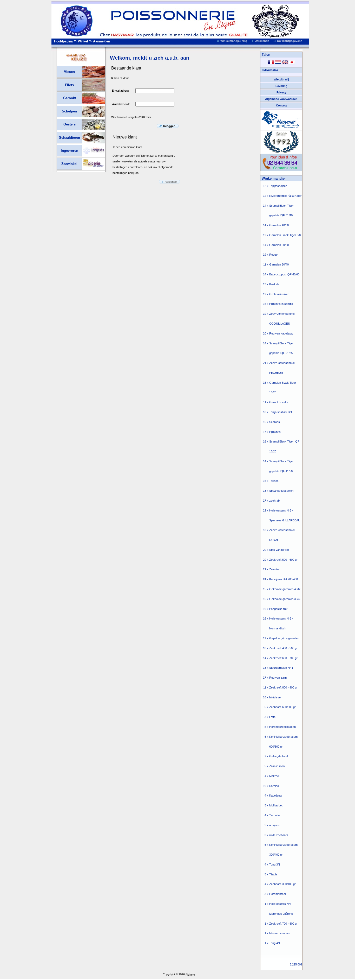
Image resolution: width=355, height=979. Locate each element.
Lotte (272, 717)
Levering (281, 85)
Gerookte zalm (278, 402)
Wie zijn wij (281, 79)
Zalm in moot (277, 766)
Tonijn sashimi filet (280, 412)
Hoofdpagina (63, 41)
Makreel (274, 776)
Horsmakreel (277, 894)
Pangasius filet (278, 608)
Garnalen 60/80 (279, 245)
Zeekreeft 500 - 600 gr (283, 559)
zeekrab (274, 500)
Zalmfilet (274, 569)
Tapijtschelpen (278, 185)
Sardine (274, 785)
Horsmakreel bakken (282, 726)
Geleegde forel (278, 756)
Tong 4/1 (274, 943)
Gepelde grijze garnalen (284, 638)
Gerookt (69, 98)
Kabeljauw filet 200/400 (283, 579)
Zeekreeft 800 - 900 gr (283, 687)
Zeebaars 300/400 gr (282, 884)
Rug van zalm (278, 677)
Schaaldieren (69, 138)
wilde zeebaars (278, 835)
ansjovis (274, 825)
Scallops (274, 422)
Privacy (281, 92)
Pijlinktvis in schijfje (281, 304)
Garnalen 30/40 (279, 264)
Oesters (69, 124)
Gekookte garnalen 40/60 (285, 589)
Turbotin (274, 815)
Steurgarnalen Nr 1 (281, 667)
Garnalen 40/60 (279, 225)
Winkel (83, 41)
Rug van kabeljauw (281, 333)
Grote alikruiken (279, 294)
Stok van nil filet (279, 549)
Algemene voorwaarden (281, 98)
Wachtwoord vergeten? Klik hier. (131, 117)
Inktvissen (275, 697)
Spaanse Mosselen (281, 490)
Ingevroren (69, 151)
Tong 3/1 (274, 864)
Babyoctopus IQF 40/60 (284, 274)
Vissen (69, 72)
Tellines (274, 481)
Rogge (273, 254)
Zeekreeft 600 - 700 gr (283, 658)
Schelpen (69, 111)
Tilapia (273, 874)
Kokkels (274, 284)
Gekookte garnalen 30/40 (285, 599)
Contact (281, 105)
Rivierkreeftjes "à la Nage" (285, 195)
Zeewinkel (69, 164)
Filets (69, 85)
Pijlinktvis (275, 431)
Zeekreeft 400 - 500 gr (283, 648)
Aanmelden (101, 41)
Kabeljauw (275, 795)
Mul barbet (275, 805)
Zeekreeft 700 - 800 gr (283, 923)
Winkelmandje (273, 178)
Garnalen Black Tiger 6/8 (285, 235)
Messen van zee (279, 933)
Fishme (190, 974)
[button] (232, 40)
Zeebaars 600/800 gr (282, 707)
